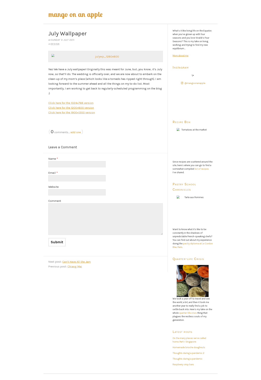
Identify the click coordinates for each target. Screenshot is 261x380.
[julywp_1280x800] (105, 56)
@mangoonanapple (194, 83)
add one (75, 132)
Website (53, 186)
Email (53, 172)
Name (53, 158)
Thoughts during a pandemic (187, 358)
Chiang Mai (74, 266)
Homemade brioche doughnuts (189, 347)
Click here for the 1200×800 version (71, 107)
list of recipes (202, 169)
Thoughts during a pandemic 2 (188, 353)
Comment (54, 201)
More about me (180, 55)
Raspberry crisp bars (183, 364)
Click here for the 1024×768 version (70, 103)
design (55, 44)
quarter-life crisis (188, 313)
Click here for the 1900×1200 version (71, 112)
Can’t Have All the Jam (76, 261)
